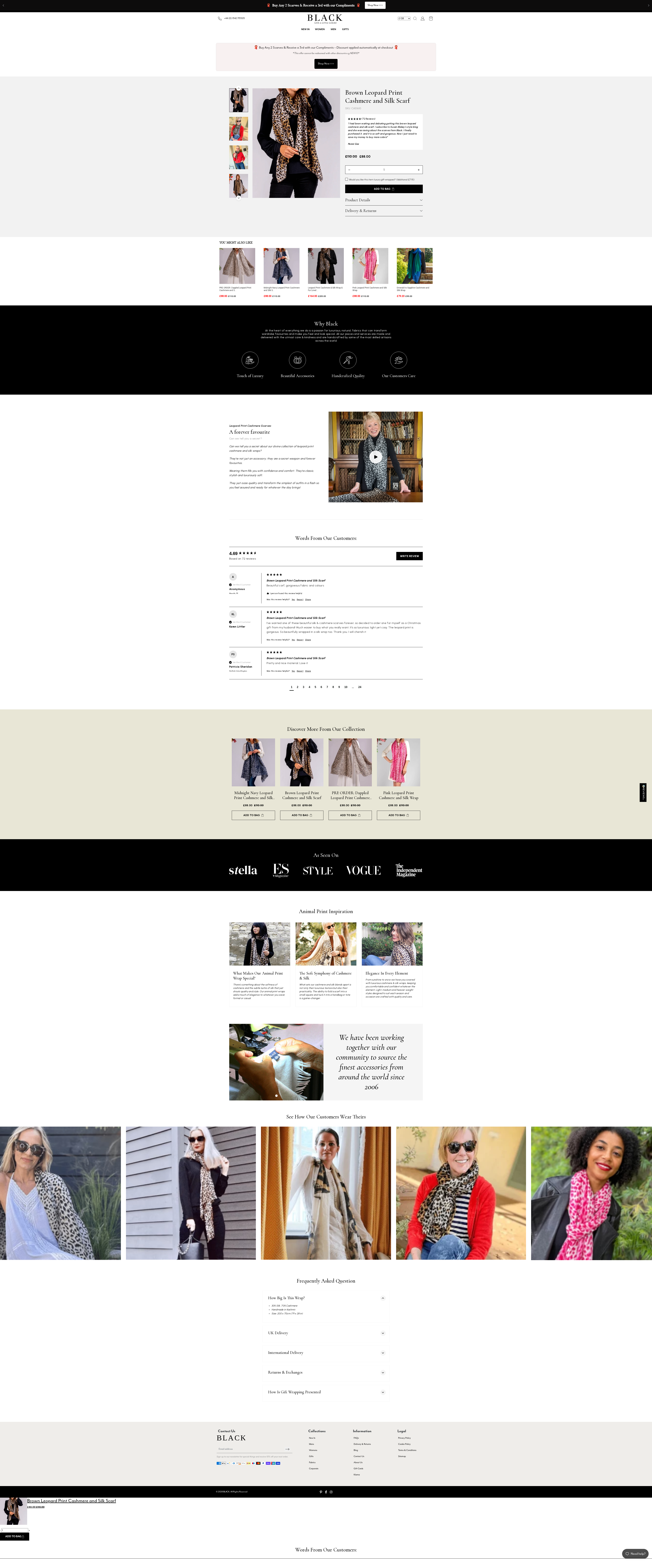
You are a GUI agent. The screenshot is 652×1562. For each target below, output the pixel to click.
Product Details (357, 200)
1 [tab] (276, 1096)
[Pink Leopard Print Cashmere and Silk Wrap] (370, 266)
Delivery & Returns (360, 211)
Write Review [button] (409, 556)
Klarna (357, 1474)
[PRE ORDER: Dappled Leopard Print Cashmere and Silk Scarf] (237, 266)
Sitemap (402, 1456)
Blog (356, 1450)
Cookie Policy (404, 1444)
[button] (415, 18)
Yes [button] (293, 599)
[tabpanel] (276, 1062)
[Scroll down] (238, 198)
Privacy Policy (404, 1438)
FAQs (356, 1438)
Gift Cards (358, 1468)
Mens (311, 1444)
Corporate (313, 1468)
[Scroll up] (238, 88)
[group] (247, 553)
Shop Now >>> (375, 5)
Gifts (345, 29)
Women (320, 29)
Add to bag (251, 815)
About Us (358, 1462)
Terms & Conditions (407, 1450)
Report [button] (300, 599)
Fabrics (312, 1462)
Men (333, 29)
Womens (313, 1450)
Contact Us (359, 1456)
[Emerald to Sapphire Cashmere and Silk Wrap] (415, 266)
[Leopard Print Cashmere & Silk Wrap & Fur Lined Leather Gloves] (326, 266)
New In (312, 1438)
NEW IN (305, 29)
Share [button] (308, 599)
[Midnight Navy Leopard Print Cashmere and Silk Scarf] (282, 266)
